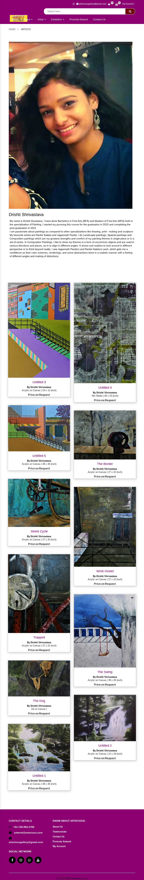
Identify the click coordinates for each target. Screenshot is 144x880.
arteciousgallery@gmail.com (26, 842)
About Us (58, 826)
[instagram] (20, 860)
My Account (127, 4)
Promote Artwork (79, 19)
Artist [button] (41, 19)
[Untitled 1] (39, 747)
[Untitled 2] (105, 718)
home (12, 29)
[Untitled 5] (39, 428)
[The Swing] (105, 631)
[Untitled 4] (105, 333)
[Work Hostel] (105, 527)
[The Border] (105, 434)
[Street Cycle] (39, 503)
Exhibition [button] (57, 19)
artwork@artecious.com (28, 832)
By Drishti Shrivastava (39, 387)
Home (15, 19)
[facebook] (12, 860)
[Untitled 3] (39, 330)
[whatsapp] (74, 3)
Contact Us (99, 19)
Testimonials (60, 831)
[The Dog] (39, 678)
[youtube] (38, 860)
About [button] (27, 19)
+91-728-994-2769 (23, 827)
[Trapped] (39, 593)
